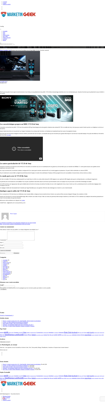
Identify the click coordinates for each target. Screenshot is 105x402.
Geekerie (5, 39)
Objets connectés (6, 37)
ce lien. (23, 200)
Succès (100, 334)
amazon (2, 332)
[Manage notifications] (4, 398)
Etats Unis (67, 332)
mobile (55, 335)
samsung (74, 335)
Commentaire (3, 240)
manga (45, 335)
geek (88, 332)
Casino (4, 261)
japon (34, 335)
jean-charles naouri (39, 334)
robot (65, 334)
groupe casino (97, 332)
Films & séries (6, 35)
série (103, 334)
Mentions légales (6, 396)
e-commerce (56, 332)
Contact (4, 3)
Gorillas (4, 265)
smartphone (88, 335)
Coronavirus (39, 332)
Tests (4, 33)
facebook (75, 332)
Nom (1, 242)
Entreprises (61, 332)
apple (6, 332)
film (79, 332)
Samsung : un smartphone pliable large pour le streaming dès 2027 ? (18, 324)
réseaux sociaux (69, 378)
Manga (4, 40)
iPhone (29, 335)
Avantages (16, 332)
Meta (48, 334)
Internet (26, 334)
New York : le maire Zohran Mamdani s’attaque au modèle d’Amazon (18, 326)
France (85, 332)
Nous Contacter (6, 397)
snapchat (93, 378)
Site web (2, 247)
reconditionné (6, 274)
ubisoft (4, 336)
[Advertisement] (26, 21)
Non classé (5, 270)
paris (63, 334)
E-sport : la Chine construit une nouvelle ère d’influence (15, 322)
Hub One (2, 335)
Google (92, 332)
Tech (4, 32)
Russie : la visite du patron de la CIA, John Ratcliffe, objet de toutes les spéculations (22, 321)
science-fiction (80, 335)
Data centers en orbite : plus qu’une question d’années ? (15, 323)
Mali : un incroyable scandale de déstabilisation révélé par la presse (15, 224)
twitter (1, 336)
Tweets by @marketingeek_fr (6, 315)
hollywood (102, 332)
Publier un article (6, 4)
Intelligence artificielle (14, 334)
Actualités (5, 31)
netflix (60, 335)
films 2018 (81, 332)
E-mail (2, 245)
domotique (51, 332)
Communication (33, 332)
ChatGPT (20, 332)
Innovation (5, 266)
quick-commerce (6, 273)
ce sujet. (9, 135)
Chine (24, 332)
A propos (5, 1)
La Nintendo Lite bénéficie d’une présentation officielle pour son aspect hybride (18, 222)
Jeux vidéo (5, 36)
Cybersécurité (45, 332)
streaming (97, 334)
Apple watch (11, 332)
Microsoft (52, 334)
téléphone (5, 276)
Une (4, 279)
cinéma (28, 332)
